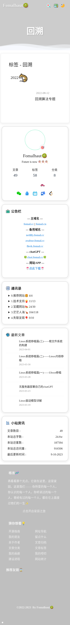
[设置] (64, 590)
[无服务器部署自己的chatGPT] (11, 389)
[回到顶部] (64, 605)
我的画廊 (14, 553)
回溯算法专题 (45, 99)
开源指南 (14, 531)
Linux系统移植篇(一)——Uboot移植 (40, 372)
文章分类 (14, 548)
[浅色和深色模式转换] (61, 5)
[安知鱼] (11, 595)
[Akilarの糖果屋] (51, 581)
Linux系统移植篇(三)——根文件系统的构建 (40, 343)
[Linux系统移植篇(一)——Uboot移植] (11, 375)
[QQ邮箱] (43, 194)
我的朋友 (14, 536)
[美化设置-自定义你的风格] (55, 5)
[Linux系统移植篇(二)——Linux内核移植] (11, 360)
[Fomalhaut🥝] (11, 581)
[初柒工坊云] (51, 595)
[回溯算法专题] (21, 96)
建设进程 (14, 559)
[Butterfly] (24, 581)
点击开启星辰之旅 (34, 511)
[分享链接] (64, 598)
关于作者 (14, 542)
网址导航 (40, 531)
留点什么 (40, 536)
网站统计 (40, 559)
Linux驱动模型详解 (30, 400)
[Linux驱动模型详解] (11, 403)
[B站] (35, 194)
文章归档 (40, 542)
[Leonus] (37, 595)
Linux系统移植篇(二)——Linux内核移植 (41, 358)
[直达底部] (64, 613)
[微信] (19, 194)
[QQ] (27, 194)
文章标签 (40, 548)
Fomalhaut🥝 (15, 5)
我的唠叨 (40, 553)
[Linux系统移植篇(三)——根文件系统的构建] (11, 345)
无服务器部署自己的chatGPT (36, 386)
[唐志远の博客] (37, 581)
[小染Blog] (24, 595)
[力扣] (51, 194)
